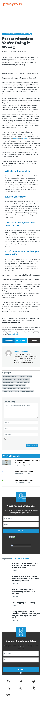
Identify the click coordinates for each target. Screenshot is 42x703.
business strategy (8, 382)
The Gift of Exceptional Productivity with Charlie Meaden (23, 592)
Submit (21, 669)
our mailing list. (14, 334)
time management (27, 391)
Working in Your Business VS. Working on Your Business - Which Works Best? (25, 565)
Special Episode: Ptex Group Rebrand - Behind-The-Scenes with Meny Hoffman (25, 579)
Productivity (26, 34)
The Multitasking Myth (24, 480)
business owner (23, 379)
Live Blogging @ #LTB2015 (23, 603)
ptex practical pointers (10, 391)
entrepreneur (21, 385)
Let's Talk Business (12, 34)
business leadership (9, 379)
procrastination (23, 388)
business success (23, 382)
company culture (8, 385)
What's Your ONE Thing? (24, 471)
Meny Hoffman (9, 51)
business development (10, 376)
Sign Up (21, 531)
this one (16, 139)
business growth (26, 376)
